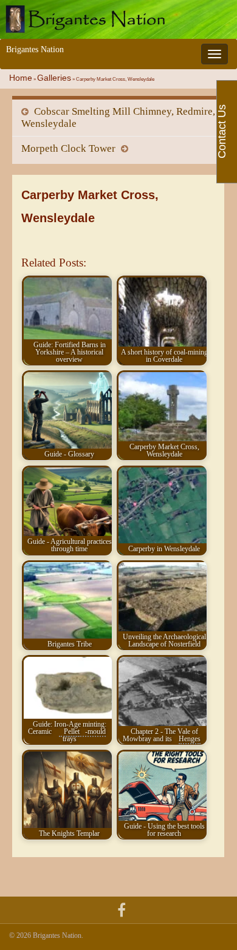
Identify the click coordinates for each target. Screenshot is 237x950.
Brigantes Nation (35, 49)
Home (20, 78)
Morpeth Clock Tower (68, 148)
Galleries (54, 78)
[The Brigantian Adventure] (121, 908)
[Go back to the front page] (118, 19)
